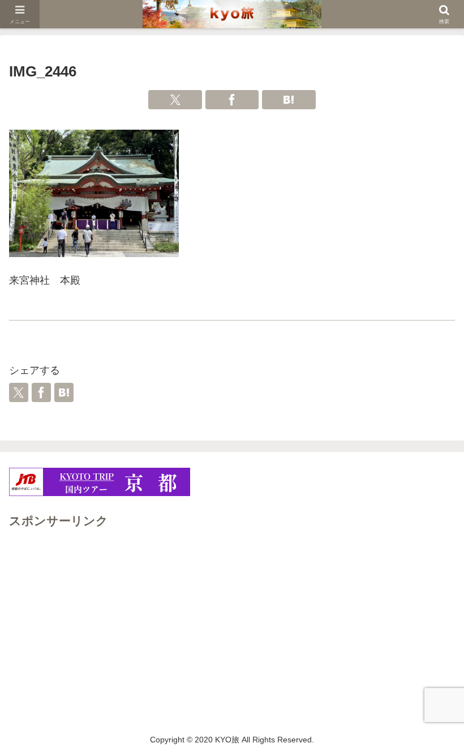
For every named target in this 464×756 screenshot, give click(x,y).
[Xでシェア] (175, 99)
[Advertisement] (232, 611)
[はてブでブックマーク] (289, 99)
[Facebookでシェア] (232, 99)
